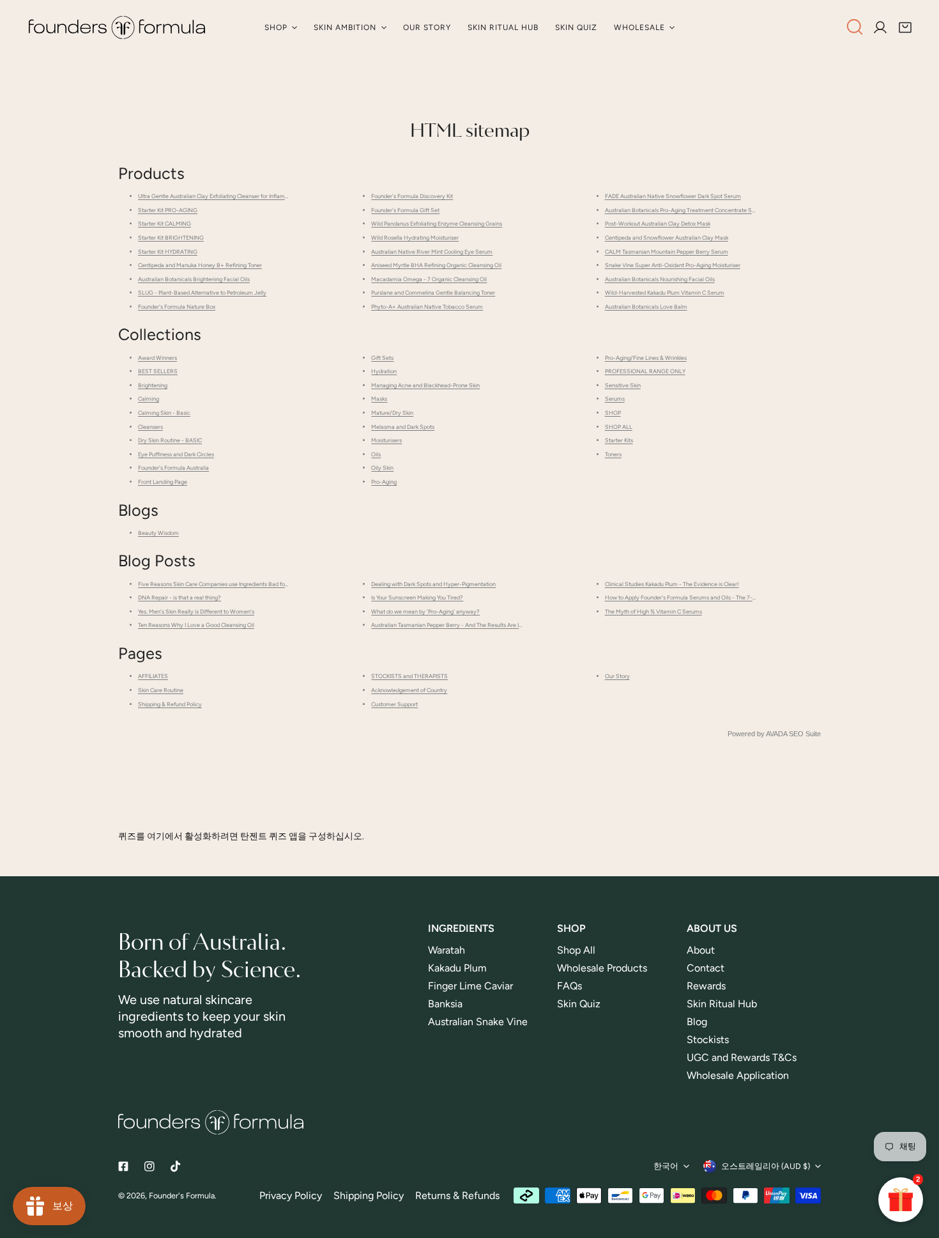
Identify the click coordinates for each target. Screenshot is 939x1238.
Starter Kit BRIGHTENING (171, 237)
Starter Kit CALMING (164, 223)
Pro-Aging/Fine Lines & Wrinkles (646, 357)
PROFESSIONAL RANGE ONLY (645, 371)
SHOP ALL (618, 426)
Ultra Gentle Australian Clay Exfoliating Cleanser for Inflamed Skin (220, 195)
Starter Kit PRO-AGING (167, 209)
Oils (376, 454)
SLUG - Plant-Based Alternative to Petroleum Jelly (202, 292)
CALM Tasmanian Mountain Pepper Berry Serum (666, 251)
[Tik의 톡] (176, 1167)
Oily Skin (382, 467)
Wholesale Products (602, 968)
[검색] (854, 27)
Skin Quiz (578, 1004)
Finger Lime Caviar (470, 986)
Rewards (706, 986)
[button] (905, 27)
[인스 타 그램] (150, 1166)
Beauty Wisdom (158, 532)
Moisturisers (386, 440)
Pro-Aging (384, 481)
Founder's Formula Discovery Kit (412, 195)
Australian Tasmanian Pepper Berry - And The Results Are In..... (449, 624)
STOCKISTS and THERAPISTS (409, 675)
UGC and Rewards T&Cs (742, 1057)
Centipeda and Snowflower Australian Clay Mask (666, 237)
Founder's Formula (182, 1195)
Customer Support (394, 704)
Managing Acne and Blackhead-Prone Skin (425, 385)
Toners (613, 454)
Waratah (446, 950)
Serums (615, 398)
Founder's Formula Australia (173, 467)
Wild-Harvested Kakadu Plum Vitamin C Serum (664, 292)
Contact (705, 968)
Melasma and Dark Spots (402, 426)
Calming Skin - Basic (164, 412)
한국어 (665, 1166)
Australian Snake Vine (479, 1022)
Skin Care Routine (160, 689)
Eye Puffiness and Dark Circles (176, 454)
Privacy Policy (290, 1195)
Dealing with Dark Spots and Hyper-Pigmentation (433, 583)
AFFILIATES (153, 675)
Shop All (576, 950)
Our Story (617, 675)
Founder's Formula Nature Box (176, 306)
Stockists (708, 1039)
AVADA (776, 734)
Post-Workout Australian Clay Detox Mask (657, 223)
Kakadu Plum (457, 968)
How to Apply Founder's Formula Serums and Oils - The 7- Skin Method (695, 597)
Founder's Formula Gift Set (405, 209)
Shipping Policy (368, 1195)
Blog (697, 1022)
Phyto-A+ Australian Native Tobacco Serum (427, 306)
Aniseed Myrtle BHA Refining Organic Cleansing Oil (436, 264)
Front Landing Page (162, 481)
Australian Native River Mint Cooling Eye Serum (431, 251)
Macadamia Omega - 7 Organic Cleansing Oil (429, 278)
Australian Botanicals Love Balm (646, 306)
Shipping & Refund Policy (170, 704)
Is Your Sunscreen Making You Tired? (417, 597)
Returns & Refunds (457, 1195)
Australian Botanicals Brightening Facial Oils (194, 278)
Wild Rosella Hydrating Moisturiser (415, 237)
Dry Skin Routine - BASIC (170, 440)
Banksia (445, 1004)
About (701, 950)
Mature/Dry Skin (392, 412)
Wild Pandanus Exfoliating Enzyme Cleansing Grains (436, 223)
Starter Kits (619, 440)
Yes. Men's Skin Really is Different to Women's (196, 611)
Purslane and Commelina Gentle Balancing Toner (433, 292)
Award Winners (157, 357)
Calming (148, 398)
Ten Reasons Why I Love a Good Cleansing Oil (196, 624)
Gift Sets (382, 357)
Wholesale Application (738, 1075)
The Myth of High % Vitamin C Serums (653, 611)
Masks (379, 398)
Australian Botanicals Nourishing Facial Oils (660, 278)
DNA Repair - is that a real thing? (179, 597)
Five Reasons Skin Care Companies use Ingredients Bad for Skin (218, 583)
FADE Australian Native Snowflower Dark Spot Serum (673, 195)
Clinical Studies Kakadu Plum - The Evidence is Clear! (672, 583)
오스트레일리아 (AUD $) (765, 1166)
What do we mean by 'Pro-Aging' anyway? (425, 611)
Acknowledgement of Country (409, 689)
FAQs (569, 986)
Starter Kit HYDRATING (167, 251)
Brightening (152, 385)
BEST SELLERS (158, 371)
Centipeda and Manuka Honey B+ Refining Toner (200, 264)
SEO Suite (805, 734)
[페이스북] (123, 1166)
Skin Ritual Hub (722, 1004)
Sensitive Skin (623, 385)
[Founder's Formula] (117, 27)
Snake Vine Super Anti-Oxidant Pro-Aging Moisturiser (672, 264)
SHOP (613, 412)
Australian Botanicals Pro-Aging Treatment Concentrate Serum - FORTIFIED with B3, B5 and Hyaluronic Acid (743, 209)
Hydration (384, 371)
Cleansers (150, 426)
